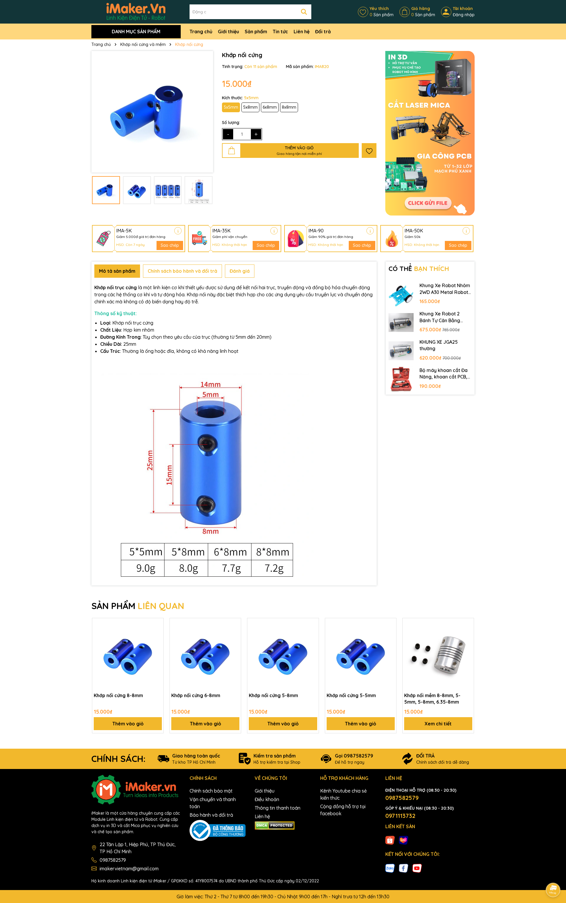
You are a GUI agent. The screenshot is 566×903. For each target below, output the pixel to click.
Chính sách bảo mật (211, 791)
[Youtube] (417, 867)
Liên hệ (302, 31)
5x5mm (231, 107)
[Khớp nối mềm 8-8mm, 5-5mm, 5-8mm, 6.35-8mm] (438, 653)
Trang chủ (201, 31)
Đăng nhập (464, 14)
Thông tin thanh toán (277, 808)
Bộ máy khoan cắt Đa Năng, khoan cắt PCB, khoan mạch (443, 373)
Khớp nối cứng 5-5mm (351, 695)
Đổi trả (323, 31)
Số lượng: (231, 122)
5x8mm (250, 107)
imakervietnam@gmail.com (129, 868)
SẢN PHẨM (137, 605)
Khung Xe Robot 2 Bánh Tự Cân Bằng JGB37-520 (439, 317)
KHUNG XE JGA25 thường (438, 345)
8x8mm (289, 107)
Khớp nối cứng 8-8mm (118, 695)
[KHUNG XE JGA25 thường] (401, 350)
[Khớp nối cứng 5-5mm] (360, 653)
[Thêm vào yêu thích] (369, 150)
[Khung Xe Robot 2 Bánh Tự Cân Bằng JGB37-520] (401, 322)
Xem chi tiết (438, 724)
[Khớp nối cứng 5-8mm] (282, 653)
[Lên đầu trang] (553, 873)
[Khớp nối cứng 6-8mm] (205, 653)
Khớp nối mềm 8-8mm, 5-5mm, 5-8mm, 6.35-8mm (432, 698)
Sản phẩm (256, 31)
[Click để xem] (152, 112)
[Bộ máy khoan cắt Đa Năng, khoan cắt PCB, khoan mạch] (401, 379)
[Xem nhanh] (156, 645)
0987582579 (113, 860)
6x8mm (270, 107)
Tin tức (280, 31)
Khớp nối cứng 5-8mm (273, 695)
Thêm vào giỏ (128, 724)
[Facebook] (403, 867)
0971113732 (400, 815)
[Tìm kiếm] (304, 12)
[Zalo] (390, 867)
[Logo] (135, 11)
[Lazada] (403, 840)
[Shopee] (390, 840)
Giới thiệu (228, 31)
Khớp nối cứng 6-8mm (195, 695)
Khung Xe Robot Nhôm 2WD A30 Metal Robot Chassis (444, 288)
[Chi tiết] (178, 230)
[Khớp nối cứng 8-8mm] (127, 653)
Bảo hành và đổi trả (211, 815)
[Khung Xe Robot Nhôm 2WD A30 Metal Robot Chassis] (401, 294)
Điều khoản (267, 799)
